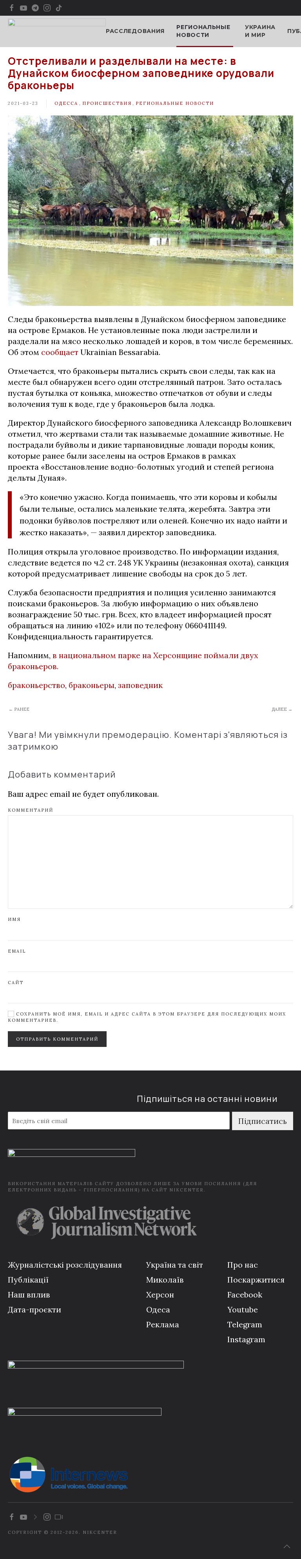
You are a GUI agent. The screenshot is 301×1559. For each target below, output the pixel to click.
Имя (14, 919)
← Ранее (19, 709)
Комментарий (30, 810)
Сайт (16, 982)
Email (17, 951)
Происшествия (107, 103)
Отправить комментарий (57, 1039)
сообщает (60, 352)
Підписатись (262, 1121)
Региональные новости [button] (203, 31)
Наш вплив (29, 1294)
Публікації (28, 1280)
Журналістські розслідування (65, 1265)
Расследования (135, 31)
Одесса (66, 103)
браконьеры (91, 685)
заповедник (140, 685)
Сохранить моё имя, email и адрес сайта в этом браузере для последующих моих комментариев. (147, 1017)
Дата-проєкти (34, 1309)
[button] (287, 1546)
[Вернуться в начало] (57, 31)
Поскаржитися (256, 1280)
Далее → (282, 709)
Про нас (242, 1265)
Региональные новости (175, 103)
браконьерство (36, 685)
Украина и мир (260, 31)
